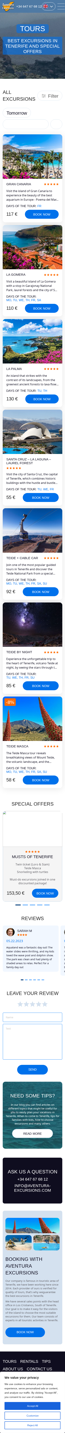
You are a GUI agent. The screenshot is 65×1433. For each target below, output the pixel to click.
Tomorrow (16, 113)
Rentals (29, 1361)
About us (13, 1369)
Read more (32, 1133)
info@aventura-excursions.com (32, 1188)
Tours (10, 1361)
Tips (46, 1361)
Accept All (32, 1406)
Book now (41, 214)
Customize (33, 1415)
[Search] (56, 124)
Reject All (32, 1425)
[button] (22, 979)
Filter (53, 96)
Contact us (39, 1369)
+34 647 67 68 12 (29, 6)
